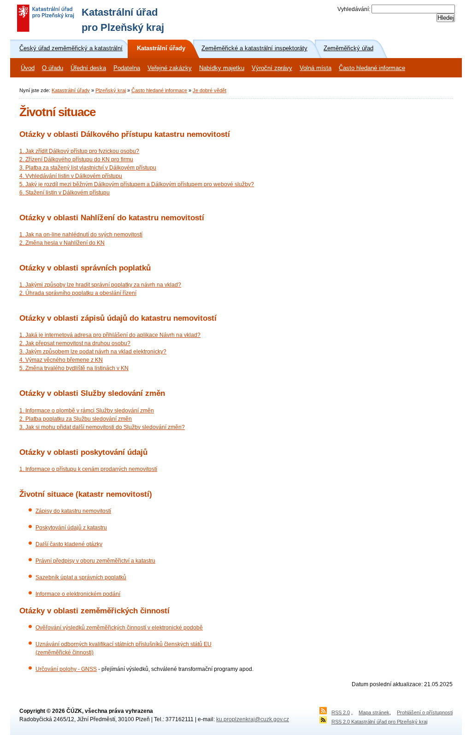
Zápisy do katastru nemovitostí (73, 511)
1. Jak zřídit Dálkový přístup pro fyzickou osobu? (79, 151)
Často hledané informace (372, 68)
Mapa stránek (374, 712)
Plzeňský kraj (110, 90)
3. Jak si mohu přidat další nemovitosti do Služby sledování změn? (102, 427)
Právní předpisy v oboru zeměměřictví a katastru (95, 561)
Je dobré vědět (209, 90)
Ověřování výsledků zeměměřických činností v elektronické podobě (119, 627)
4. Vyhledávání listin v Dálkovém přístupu (70, 176)
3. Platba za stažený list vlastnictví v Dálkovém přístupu (87, 168)
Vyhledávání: (353, 9)
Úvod (28, 68)
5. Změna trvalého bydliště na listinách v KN (74, 368)
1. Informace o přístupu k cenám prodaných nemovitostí (88, 469)
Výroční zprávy (272, 68)
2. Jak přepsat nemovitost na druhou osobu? (74, 343)
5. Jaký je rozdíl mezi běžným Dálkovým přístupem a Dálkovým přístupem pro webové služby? (136, 184)
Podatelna (126, 68)
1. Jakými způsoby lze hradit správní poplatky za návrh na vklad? (100, 285)
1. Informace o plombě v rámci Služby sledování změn (86, 410)
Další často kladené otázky (68, 544)
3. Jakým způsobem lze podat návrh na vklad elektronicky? (92, 351)
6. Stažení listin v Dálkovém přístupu (64, 192)
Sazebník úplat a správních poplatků (80, 577)
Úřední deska (88, 68)
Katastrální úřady (71, 90)
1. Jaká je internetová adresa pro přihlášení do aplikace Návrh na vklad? (110, 335)
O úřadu (52, 68)
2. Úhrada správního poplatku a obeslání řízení (77, 293)
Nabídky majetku (221, 68)
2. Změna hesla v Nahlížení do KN (62, 243)
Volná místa (315, 68)
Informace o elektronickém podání (77, 594)
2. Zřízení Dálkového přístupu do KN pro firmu (76, 159)
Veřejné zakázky (170, 68)
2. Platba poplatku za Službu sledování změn (75, 419)
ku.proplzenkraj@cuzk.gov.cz (252, 719)
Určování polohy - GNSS (66, 669)
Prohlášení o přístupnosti (425, 712)
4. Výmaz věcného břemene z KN (61, 360)
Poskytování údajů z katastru (71, 527)
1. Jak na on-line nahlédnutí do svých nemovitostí (80, 234)
